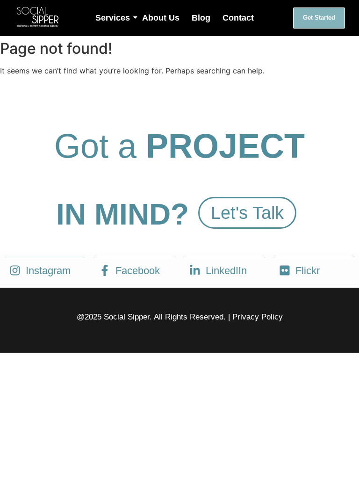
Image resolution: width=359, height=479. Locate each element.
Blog (201, 17)
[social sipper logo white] (37, 17)
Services (112, 17)
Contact (238, 17)
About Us (161, 17)
